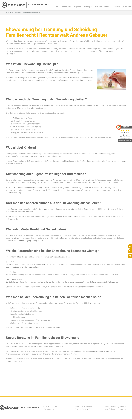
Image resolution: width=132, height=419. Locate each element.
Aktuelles (107, 7)
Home (57, 7)
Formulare (98, 7)
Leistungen (87, 7)
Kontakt (117, 7)
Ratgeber (77, 7)
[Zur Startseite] (25, 7)
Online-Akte (126, 7)
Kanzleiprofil (66, 7)
